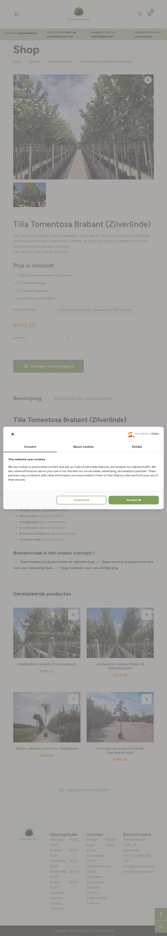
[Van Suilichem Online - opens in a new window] (143, 434)
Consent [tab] (30, 446)
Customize (81, 500)
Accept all (134, 500)
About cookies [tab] (83, 446)
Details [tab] (137, 446)
